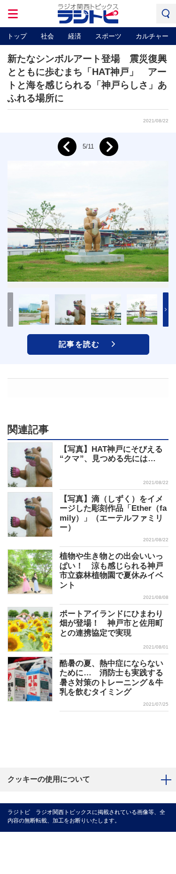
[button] (165, 309)
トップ (17, 36)
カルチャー (152, 36)
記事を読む (79, 344)
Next (108, 146)
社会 (47, 36)
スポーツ (108, 36)
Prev (67, 146)
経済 (74, 36)
